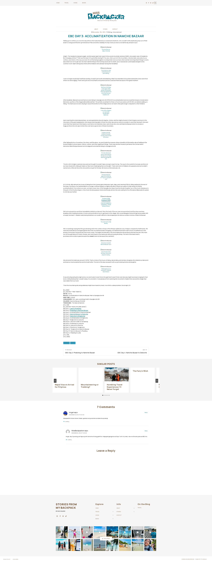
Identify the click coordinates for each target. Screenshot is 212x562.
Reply (146, 412)
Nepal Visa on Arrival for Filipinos (64, 385)
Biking (97, 518)
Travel (97, 511)
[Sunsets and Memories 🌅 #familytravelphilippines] (87, 532)
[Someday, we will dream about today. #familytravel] (62, 545)
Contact (115, 29)
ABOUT (118, 508)
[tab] (102, 395)
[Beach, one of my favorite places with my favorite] (100, 545)
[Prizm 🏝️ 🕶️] (100, 532)
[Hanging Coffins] (150, 545)
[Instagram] (146, 3)
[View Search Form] (155, 3)
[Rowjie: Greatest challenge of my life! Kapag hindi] (138, 545)
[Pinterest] (151, 3)
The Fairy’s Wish (140, 371)
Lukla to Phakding (75, 308)
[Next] (157, 381)
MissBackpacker (78, 430)
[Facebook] (149, 3)
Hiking (110, 32)
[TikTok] (153, 3)
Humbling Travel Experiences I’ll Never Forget (114, 386)
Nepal (72, 342)
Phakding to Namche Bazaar (79, 310)
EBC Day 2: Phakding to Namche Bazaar (80, 351)
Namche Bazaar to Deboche (79, 314)
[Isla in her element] (74, 532)
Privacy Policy (6, 559)
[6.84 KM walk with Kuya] (150, 532)
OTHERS (119, 511)
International (117, 32)
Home (58, 2)
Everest (66, 342)
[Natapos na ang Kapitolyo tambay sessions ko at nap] (74, 545)
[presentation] (65, 374)
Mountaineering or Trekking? (90, 385)
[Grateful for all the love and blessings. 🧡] (112, 532)
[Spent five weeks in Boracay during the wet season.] (112, 545)
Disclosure (15, 559)
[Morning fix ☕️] (138, 532)
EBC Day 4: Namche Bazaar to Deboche (132, 351)
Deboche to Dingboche (77, 316)
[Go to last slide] (55, 381)
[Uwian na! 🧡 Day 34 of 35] (125, 545)
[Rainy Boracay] (87, 545)
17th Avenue (203, 559)
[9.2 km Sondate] (62, 532)
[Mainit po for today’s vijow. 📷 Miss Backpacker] (125, 532)
